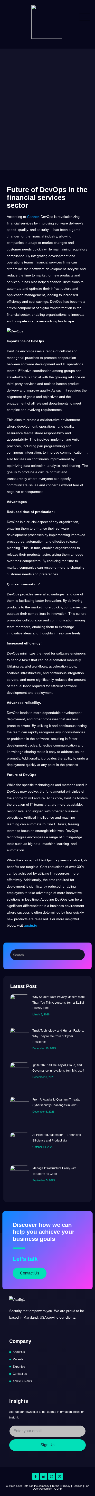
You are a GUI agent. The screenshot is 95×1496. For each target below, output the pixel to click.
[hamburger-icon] (84, 17)
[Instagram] (51, 1476)
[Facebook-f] (35, 1476)
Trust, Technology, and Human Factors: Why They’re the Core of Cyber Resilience (58, 1036)
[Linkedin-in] (43, 1476)
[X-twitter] (59, 1476)
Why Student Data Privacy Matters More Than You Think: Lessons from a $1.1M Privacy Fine (58, 1002)
